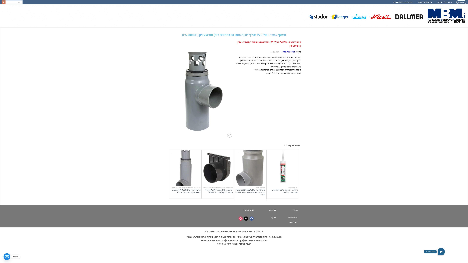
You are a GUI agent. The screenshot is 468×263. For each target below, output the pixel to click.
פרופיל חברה (293, 222)
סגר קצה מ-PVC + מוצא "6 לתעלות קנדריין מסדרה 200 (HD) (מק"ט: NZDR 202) (219, 191)
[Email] (7, 256)
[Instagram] (241, 218)
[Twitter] (246, 218)
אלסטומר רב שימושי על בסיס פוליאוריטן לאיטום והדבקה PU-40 (285, 191)
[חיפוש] (3, 2)
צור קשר (273, 217)
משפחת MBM (293, 217)
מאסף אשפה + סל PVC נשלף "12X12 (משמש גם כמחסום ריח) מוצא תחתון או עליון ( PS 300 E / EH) (250, 192)
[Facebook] (251, 218)
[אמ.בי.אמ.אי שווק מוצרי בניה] (446, 15)
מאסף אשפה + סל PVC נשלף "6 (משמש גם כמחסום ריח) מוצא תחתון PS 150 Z (186, 191)
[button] (441, 251)
